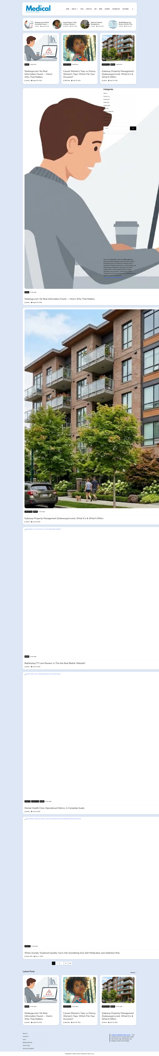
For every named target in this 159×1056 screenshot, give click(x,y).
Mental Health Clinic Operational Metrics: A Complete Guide (54, 808)
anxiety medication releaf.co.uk (120, 1035)
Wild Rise (66, 26)
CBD (95, 9)
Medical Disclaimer (27, 1042)
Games (105, 99)
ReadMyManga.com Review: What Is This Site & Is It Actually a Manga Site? (125, 25)
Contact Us (25, 1036)
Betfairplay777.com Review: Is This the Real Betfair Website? (55, 663)
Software (125, 9)
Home (67, 9)
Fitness (105, 96)
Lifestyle (89, 9)
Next (70, 963)
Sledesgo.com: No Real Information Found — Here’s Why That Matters (42, 25)
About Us (25, 1033)
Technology (116, 9)
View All (132, 972)
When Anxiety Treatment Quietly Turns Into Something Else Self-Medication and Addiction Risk (72, 952)
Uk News (107, 9)
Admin (37, 26)
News (100, 9)
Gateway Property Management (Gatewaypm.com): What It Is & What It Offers (118, 74)
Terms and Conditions (28, 1048)
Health (74, 9)
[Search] (132, 9)
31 (66, 963)
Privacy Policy (26, 1045)
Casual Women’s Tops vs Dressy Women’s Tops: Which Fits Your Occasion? (70, 25)
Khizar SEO (29, 956)
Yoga (81, 9)
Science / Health (107, 111)
